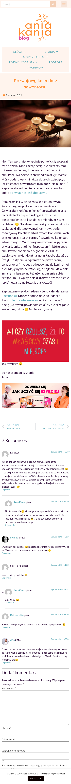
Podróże (55, 62)
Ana (12, 639)
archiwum (35, 67)
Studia (50, 51)
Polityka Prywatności (53, 773)
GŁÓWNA (19, 51)
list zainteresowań (25, 300)
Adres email (9, 739)
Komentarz (9, 688)
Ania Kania (20, 502)
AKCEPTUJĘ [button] (36, 778)
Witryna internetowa (13, 750)
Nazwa (6, 728)
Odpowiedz (6, 489)
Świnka (14, 537)
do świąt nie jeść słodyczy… (28, 192)
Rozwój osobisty (21, 62)
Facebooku (9, 296)
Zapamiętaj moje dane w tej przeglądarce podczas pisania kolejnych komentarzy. (34, 767)
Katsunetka (17, 615)
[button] (64, 4)
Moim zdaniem (34, 56)
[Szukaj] (53, 4)
